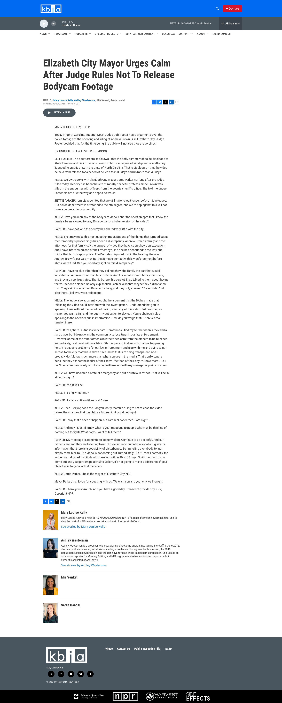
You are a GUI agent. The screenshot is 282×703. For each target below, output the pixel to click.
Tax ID (168, 648)
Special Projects (106, 34)
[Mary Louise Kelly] (50, 520)
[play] (44, 24)
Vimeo (109, 648)
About (201, 34)
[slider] (58, 23)
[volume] (53, 23)
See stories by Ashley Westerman (84, 565)
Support (184, 34)
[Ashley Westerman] (50, 548)
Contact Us (123, 648)
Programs (61, 34)
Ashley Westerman (84, 100)
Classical (168, 34)
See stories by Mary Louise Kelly (83, 526)
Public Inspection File (147, 648)
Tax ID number (221, 34)
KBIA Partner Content (140, 34)
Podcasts (81, 34)
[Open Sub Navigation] (49, 34)
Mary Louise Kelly (63, 100)
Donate (234, 8)
